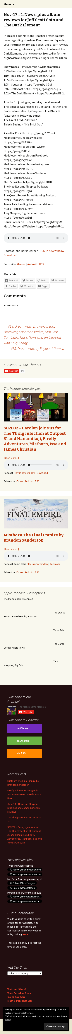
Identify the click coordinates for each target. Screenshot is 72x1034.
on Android (23, 741)
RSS (41, 264)
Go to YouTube (16, 997)
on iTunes (22, 728)
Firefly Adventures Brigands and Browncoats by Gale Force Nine (24, 794)
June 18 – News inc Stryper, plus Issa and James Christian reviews (23, 807)
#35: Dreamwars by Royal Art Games (39, 348)
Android (32, 264)
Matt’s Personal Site (19, 1000)
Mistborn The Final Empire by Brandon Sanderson (34, 538)
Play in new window (52, 251)
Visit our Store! (16, 989)
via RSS (21, 753)
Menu (7, 4)
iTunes (21, 264)
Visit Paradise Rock (19, 993)
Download (10, 255)
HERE (25, 934)
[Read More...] (11, 458)
